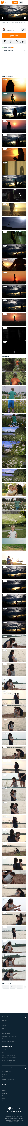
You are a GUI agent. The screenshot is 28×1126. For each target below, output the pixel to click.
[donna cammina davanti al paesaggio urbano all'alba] (13, 277)
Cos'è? (12, 47)
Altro (3, 1100)
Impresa (4, 1027)
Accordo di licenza (6, 1049)
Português (4, 1092)
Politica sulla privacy (17, 1120)
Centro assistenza (6, 1071)
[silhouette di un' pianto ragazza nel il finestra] (13, 167)
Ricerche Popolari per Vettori (9, 1057)
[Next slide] (22, 986)
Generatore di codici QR (8, 1040)
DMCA (3, 1052)
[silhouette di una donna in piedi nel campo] (13, 126)
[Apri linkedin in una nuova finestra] (11, 1110)
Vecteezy (4, 1022)
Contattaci (4, 1073)
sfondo (13, 986)
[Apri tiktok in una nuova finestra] (15, 1110)
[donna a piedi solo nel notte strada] (13, 195)
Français (4, 1097)
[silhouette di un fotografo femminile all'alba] (13, 84)
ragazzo (20, 986)
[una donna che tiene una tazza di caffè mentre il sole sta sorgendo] (13, 153)
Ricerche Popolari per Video (9, 1062)
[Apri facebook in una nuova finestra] (6, 1110)
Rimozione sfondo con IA (8, 1038)
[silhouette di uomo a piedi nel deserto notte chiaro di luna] (13, 222)
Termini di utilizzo (8, 1120)
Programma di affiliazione (8, 1054)
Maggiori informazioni (8, 50)
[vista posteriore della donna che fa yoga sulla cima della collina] (13, 98)
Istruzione (4, 1030)
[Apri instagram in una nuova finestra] (8, 1110)
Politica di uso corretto (13, 1121)
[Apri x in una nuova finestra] (18, 1110)
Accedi (21, 2)
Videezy (4, 1025)
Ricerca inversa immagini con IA (10, 1035)
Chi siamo (4, 1076)
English (4, 1087)
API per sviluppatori (7, 1033)
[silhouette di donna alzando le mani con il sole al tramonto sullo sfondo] (13, 112)
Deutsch (4, 1095)
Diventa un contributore (8, 1078)
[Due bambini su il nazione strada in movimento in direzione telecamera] (13, 544)
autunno (5, 986)
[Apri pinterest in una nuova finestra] (13, 1110)
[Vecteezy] (2, 2)
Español (4, 1090)
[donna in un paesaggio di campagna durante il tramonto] (13, 318)
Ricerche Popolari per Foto (8, 1059)
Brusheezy (4, 1019)
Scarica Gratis (14, 35)
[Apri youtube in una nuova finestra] (20, 1110)
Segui (23, 30)
